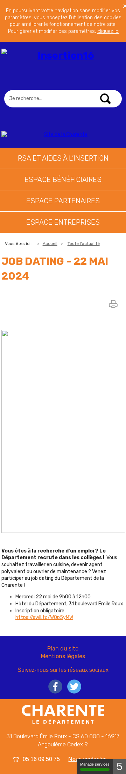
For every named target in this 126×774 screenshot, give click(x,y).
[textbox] (62, 98)
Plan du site (62, 648)
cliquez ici (108, 31)
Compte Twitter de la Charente (74, 687)
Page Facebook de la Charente (55, 687)
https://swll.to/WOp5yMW (44, 617)
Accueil (50, 243)
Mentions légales (63, 656)
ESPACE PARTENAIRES (63, 201)
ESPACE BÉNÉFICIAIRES (63, 179)
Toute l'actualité (84, 243)
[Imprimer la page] (114, 303)
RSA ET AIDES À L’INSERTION (63, 158)
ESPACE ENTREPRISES (63, 222)
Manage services (95, 764)
